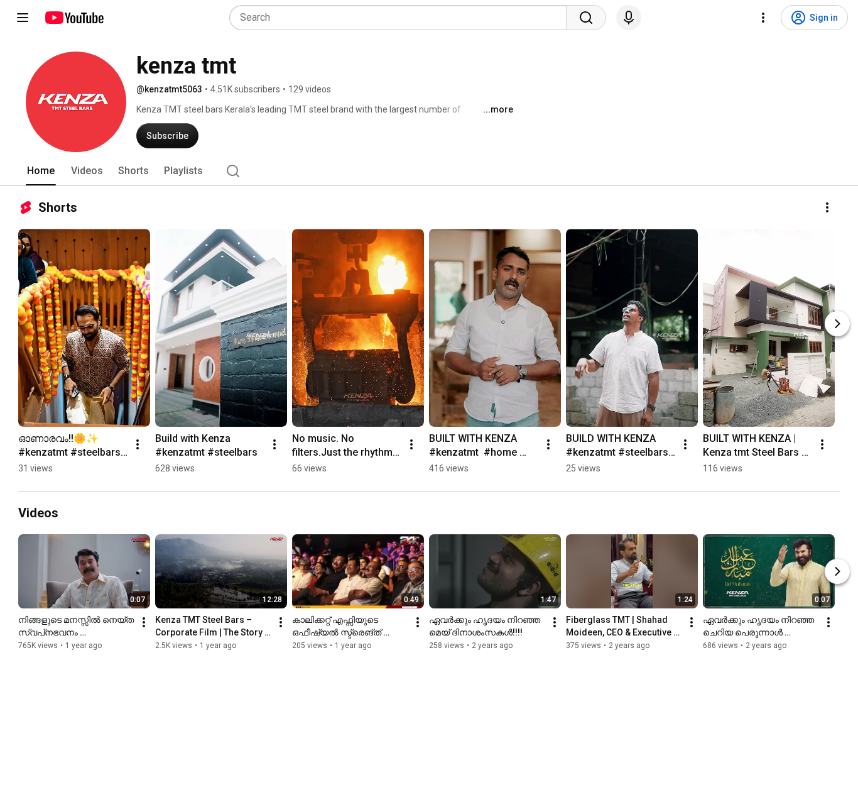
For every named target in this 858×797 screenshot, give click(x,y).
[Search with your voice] (628, 17)
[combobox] (401, 17)
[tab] (41, 171)
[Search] (586, 17)
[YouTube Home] (73, 17)
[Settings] (763, 17)
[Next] (837, 323)
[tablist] (429, 171)
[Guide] (22, 17)
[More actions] (827, 207)
